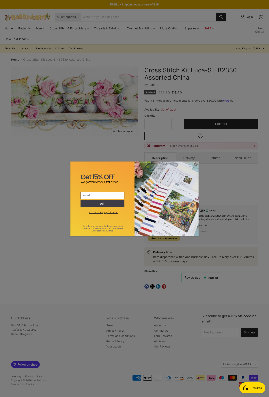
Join (102, 204)
